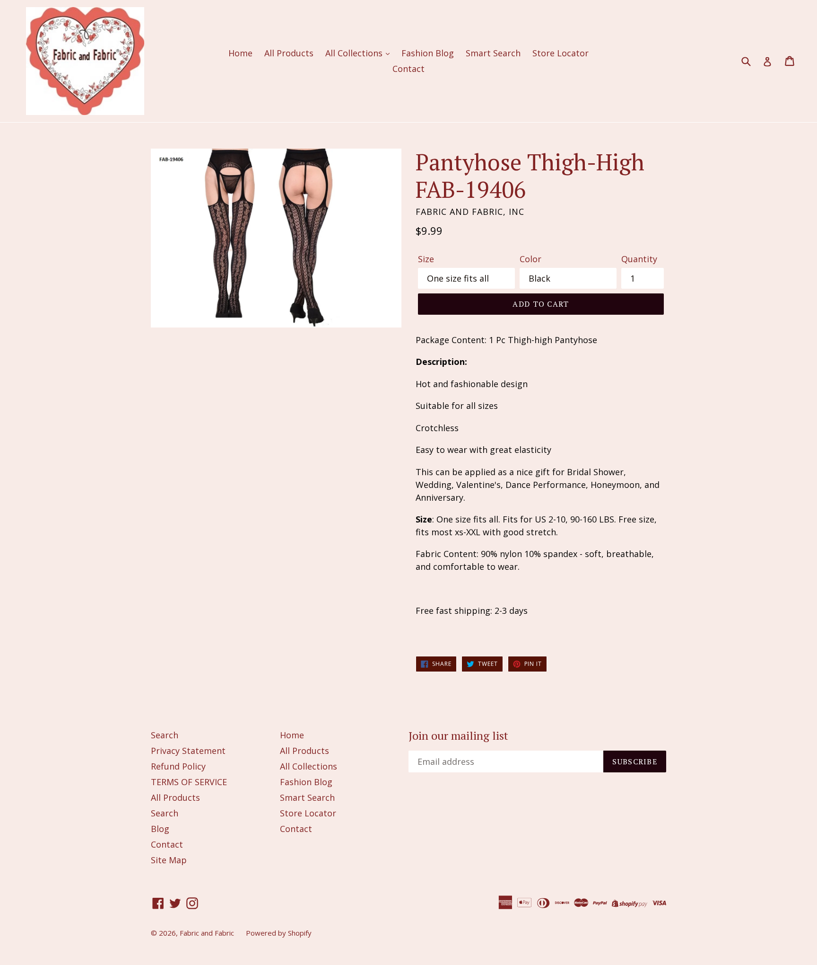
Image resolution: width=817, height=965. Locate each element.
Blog (160, 828)
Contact (408, 68)
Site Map (169, 860)
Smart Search (493, 53)
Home (240, 53)
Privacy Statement (188, 750)
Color (530, 259)
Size (426, 259)
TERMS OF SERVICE (189, 782)
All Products (288, 53)
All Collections (355, 53)
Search (164, 735)
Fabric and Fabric (207, 933)
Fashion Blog (427, 53)
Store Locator (560, 53)
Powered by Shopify (279, 933)
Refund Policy (178, 766)
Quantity (639, 259)
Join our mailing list (458, 736)
